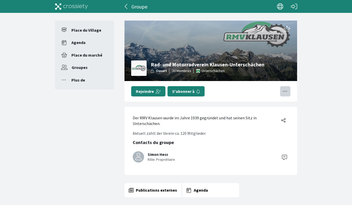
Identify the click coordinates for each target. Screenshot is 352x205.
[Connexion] (294, 6)
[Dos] (126, 6)
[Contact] (284, 157)
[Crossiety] (71, 6)
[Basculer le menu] (285, 91)
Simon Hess (158, 154)
